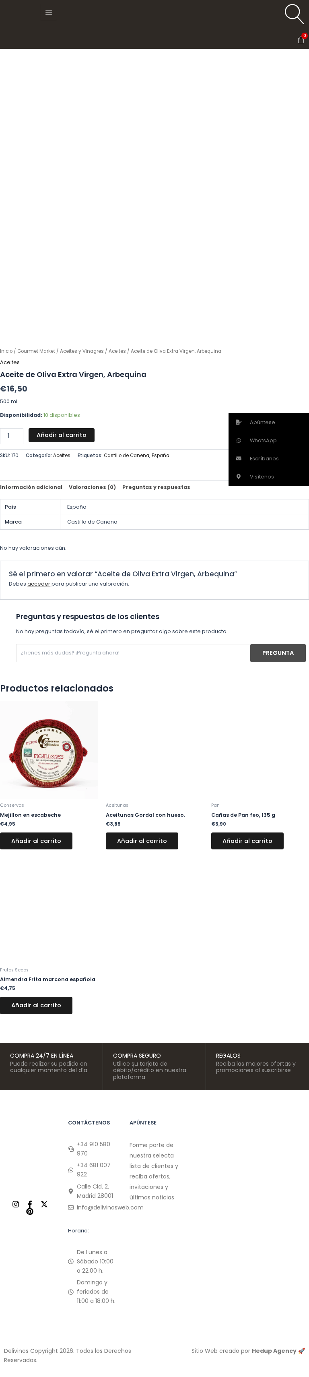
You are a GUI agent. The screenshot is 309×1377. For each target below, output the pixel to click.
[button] (269, 422)
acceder (38, 583)
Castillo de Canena (126, 455)
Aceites (117, 351)
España (160, 455)
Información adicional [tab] (31, 487)
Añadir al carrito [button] (36, 841)
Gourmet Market (36, 351)
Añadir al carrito (62, 435)
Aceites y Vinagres (82, 351)
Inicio (6, 351)
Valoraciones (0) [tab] (92, 487)
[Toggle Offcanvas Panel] (49, 12)
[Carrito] (301, 39)
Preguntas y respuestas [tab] (156, 487)
